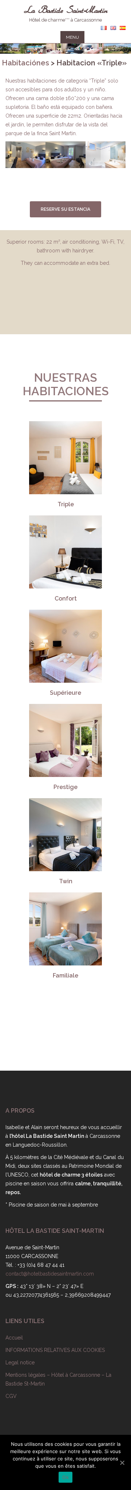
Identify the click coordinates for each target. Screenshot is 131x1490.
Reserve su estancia (65, 209)
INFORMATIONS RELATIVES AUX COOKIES (55, 1350)
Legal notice (20, 1362)
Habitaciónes (25, 62)
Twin (65, 881)
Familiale (65, 975)
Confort (66, 598)
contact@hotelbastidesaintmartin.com (49, 1274)
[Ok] (122, 1462)
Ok (65, 1477)
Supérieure (65, 692)
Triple (65, 504)
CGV (11, 1396)
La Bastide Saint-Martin (66, 7)
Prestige (65, 787)
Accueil (14, 1338)
